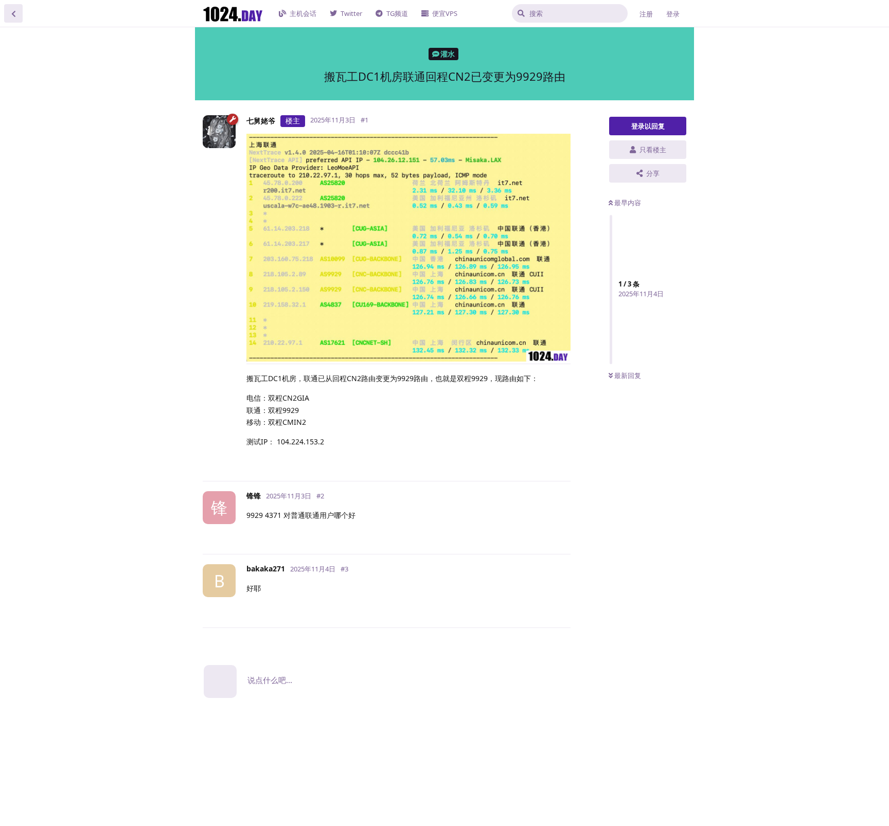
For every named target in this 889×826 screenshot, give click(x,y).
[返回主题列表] (13, 13)
